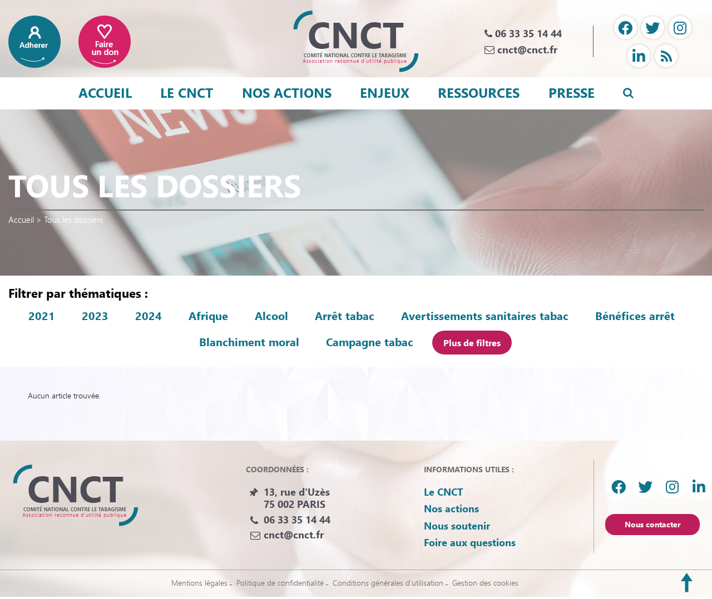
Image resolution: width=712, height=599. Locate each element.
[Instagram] (680, 27)
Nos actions (287, 92)
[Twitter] (652, 27)
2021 (41, 316)
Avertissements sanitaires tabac (484, 316)
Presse (571, 92)
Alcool (271, 316)
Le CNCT (186, 92)
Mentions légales (199, 582)
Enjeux (384, 92)
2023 (95, 316)
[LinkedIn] (638, 55)
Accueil (105, 92)
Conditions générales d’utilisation (388, 582)
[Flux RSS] (666, 55)
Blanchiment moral (249, 342)
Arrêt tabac (344, 316)
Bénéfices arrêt (635, 316)
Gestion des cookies (485, 582)
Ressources (479, 92)
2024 (148, 316)
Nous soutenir (457, 525)
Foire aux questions (470, 542)
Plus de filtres (472, 342)
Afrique (208, 316)
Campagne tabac (369, 342)
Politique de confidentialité (280, 582)
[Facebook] (625, 27)
